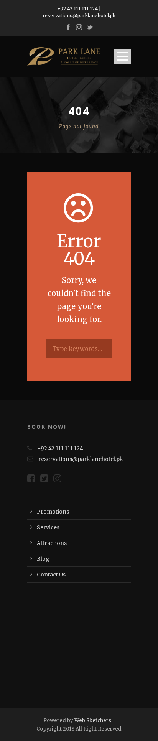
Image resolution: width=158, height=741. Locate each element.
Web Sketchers (92, 720)
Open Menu (122, 56)
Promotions (53, 511)
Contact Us (51, 574)
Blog (43, 558)
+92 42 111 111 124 (77, 9)
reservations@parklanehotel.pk (79, 15)
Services (48, 527)
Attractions (52, 543)
